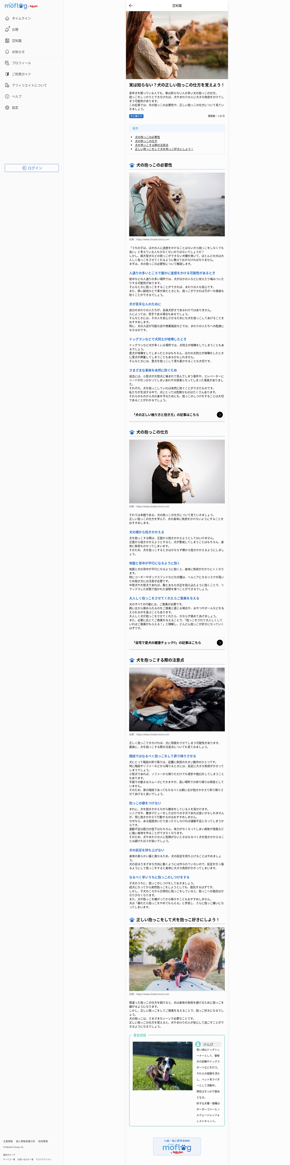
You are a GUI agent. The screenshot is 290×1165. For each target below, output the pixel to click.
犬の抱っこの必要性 (147, 137)
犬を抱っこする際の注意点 (151, 145)
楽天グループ (9, 1154)
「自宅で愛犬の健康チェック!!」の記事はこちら (168, 642)
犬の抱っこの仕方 (146, 141)
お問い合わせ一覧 (25, 1159)
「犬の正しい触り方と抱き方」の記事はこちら (167, 415)
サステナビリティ (44, 1159)
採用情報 (43, 1141)
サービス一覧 (9, 1159)
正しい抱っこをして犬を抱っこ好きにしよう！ (164, 149)
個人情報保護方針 (25, 1141)
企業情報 (8, 1141)
